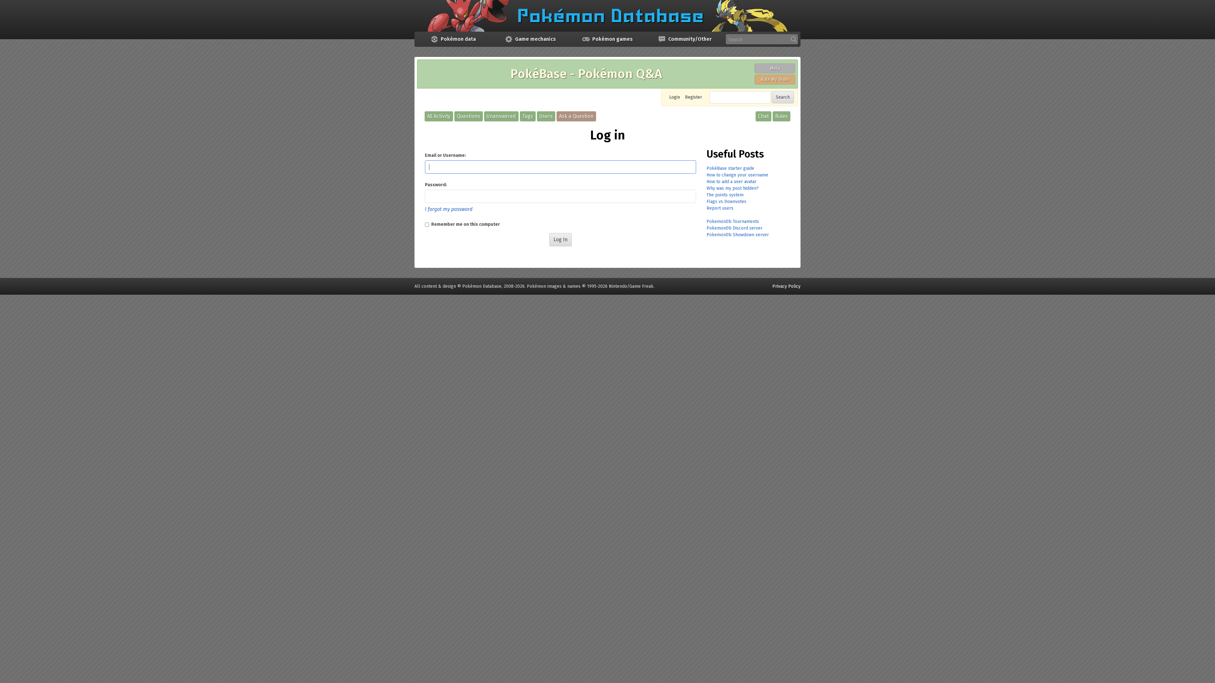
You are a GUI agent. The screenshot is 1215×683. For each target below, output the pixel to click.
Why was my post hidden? (733, 188)
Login (674, 97)
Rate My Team (775, 79)
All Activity (439, 116)
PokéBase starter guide (730, 168)
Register (693, 97)
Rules (781, 116)
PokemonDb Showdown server (738, 234)
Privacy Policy (786, 286)
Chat (763, 116)
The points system (725, 195)
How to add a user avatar (732, 181)
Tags (527, 116)
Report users (720, 208)
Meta (775, 68)
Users (546, 116)
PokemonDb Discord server (735, 228)
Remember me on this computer (465, 224)
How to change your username (737, 175)
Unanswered (501, 116)
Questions (468, 116)
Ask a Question (576, 116)
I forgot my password (448, 209)
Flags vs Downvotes (726, 201)
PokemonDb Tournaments (733, 221)
